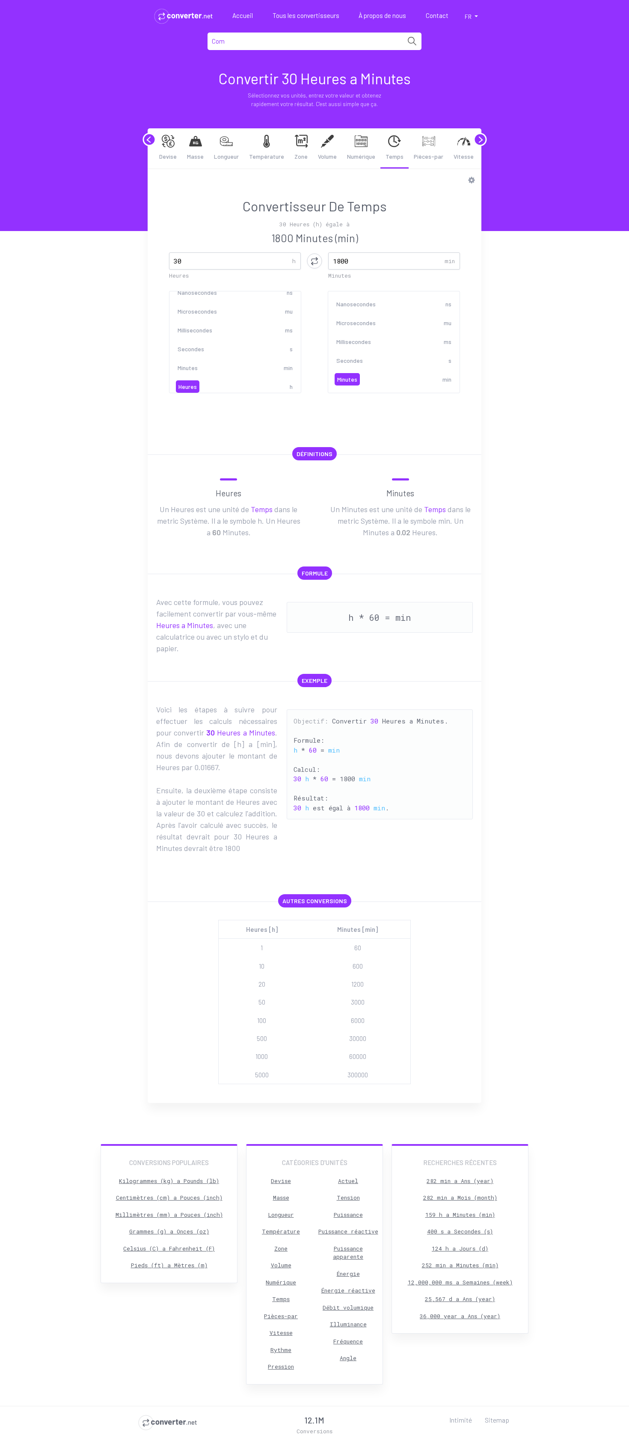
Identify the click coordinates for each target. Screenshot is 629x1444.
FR (469, 16)
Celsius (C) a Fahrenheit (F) (169, 1248)
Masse (195, 156)
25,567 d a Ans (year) (460, 1299)
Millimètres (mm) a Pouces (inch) (169, 1215)
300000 (357, 1075)
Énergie (348, 1274)
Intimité (460, 1420)
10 (261, 966)
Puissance (348, 1215)
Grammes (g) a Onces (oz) (169, 1231)
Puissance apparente (348, 1253)
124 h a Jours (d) (460, 1248)
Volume (327, 156)
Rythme (280, 1350)
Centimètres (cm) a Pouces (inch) (169, 1197)
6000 (358, 1020)
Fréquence (348, 1341)
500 (262, 1038)
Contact (437, 15)
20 (261, 984)
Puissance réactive (348, 1231)
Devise (168, 156)
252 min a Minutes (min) (460, 1265)
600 (358, 966)
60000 (357, 1056)
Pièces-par (428, 156)
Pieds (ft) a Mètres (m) (169, 1265)
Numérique (361, 156)
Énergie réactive (348, 1290)
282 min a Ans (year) (460, 1181)
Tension (348, 1197)
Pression (281, 1366)
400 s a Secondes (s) (460, 1231)
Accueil (242, 15)
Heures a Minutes (184, 625)
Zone (301, 156)
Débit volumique (348, 1307)
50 (261, 1002)
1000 (261, 1056)
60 (357, 948)
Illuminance (348, 1324)
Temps (395, 156)
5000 (262, 1075)
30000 (357, 1038)
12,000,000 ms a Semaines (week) (460, 1282)
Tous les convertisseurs (306, 15)
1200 (357, 984)
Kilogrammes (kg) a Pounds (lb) (169, 1181)
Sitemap (497, 1420)
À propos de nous (382, 15)
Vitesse (464, 156)
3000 (358, 1002)
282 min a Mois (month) (460, 1197)
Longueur (226, 156)
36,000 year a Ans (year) (460, 1316)
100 (261, 1020)
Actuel (348, 1181)
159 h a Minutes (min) (460, 1215)
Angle (348, 1358)
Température (266, 156)
